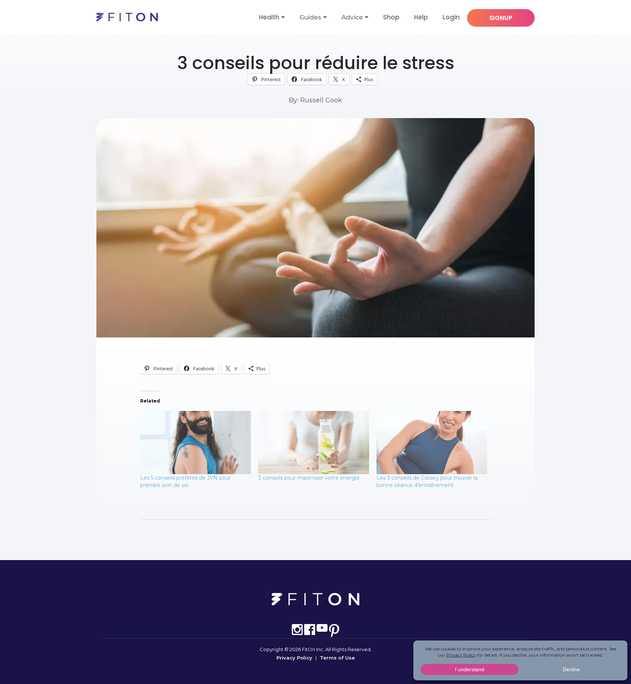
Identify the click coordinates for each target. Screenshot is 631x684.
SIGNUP (500, 18)
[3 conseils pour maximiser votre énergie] (313, 442)
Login (451, 17)
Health (269, 17)
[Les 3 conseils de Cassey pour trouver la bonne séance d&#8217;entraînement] (431, 442)
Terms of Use (337, 658)
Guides (310, 17)
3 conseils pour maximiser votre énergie (309, 478)
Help (421, 17)
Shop (391, 17)
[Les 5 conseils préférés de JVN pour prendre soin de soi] (195, 442)
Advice (352, 17)
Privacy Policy (294, 658)
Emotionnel (316, 39)
